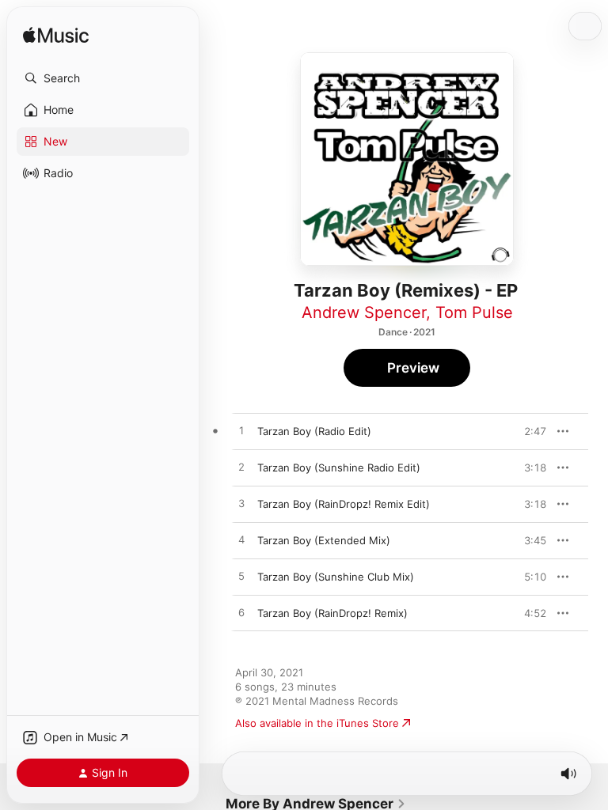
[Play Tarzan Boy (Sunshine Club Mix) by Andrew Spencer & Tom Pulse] (241, 577)
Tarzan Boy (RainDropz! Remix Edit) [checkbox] (343, 504)
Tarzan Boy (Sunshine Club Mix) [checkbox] (335, 576)
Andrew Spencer (364, 312)
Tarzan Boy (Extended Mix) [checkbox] (323, 540)
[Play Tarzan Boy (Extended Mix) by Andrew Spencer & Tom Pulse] (241, 540)
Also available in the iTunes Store (317, 723)
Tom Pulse (474, 312)
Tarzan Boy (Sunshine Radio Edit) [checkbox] (338, 467)
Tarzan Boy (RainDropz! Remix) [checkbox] (332, 613)
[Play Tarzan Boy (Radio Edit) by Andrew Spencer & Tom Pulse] (241, 431)
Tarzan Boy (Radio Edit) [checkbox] (314, 431)
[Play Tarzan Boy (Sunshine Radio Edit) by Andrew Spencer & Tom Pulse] (241, 467)
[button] (102, 78)
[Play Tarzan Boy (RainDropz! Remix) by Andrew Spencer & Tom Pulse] (241, 613)
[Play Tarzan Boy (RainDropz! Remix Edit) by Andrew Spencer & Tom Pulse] (241, 504)
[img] (56, 36)
